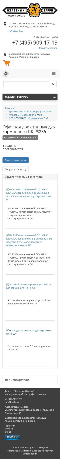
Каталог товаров (16, 96)
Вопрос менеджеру (15, 169)
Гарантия (10, 425)
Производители (17, 380)
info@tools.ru (16, 31)
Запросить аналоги (15, 160)
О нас (8, 431)
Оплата (9, 428)
